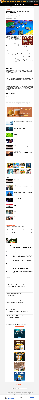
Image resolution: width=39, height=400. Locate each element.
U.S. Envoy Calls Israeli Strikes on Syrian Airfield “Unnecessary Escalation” (14, 293)
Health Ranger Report (8, 245)
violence (8, 18)
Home (6, 9)
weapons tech (10, 18)
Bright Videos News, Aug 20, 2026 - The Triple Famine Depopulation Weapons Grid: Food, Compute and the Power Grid (23, 268)
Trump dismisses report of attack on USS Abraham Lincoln (12, 322)
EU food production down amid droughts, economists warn (12, 291)
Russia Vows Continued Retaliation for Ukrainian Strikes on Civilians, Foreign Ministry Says (15, 286)
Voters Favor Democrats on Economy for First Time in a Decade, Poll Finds (14, 300)
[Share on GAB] (16, 16)
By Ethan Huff (7, 14)
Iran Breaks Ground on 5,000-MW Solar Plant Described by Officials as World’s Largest (15, 302)
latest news (14, 37)
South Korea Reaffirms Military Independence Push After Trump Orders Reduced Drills (15, 284)
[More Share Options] (19, 16)
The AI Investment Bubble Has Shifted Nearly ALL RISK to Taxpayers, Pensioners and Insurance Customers (23, 264)
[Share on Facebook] (9, 16)
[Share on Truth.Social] (14, 16)
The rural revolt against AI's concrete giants (10, 295)
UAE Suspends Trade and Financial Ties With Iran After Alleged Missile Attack (14, 309)
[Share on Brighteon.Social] (6, 16)
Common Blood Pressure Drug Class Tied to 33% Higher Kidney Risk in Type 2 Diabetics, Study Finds (17, 311)
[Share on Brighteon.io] (8, 16)
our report (13, 65)
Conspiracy (8, 9)
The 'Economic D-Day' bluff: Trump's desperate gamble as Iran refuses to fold (14, 304)
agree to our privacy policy (10, 398)
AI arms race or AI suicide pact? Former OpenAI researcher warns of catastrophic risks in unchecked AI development (22, 128)
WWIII (13, 18)
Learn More (27, 397)
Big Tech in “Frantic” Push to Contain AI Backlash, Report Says (12, 317)
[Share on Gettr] (17, 16)
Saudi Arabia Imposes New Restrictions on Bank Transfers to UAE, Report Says (14, 315)
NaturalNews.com (8, 96)
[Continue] (26, 388)
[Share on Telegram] (13, 16)
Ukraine (6, 18)
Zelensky (15, 18)
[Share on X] (11, 16)
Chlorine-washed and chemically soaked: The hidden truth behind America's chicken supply (16, 324)
